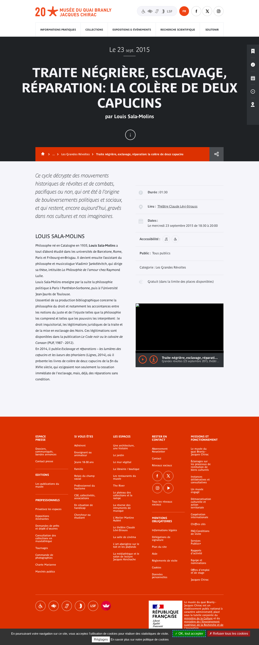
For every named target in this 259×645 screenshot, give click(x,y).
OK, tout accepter (190, 633)
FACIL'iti (106, 606)
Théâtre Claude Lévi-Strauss (177, 206)
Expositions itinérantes (42, 517)
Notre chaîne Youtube (168, 488)
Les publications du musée (47, 485)
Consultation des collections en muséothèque (45, 538)
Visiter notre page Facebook (196, 11)
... (53, 154)
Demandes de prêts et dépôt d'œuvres (47, 527)
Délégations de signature (161, 538)
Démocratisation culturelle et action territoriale (201, 503)
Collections (94, 29)
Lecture (143, 359)
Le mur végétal (122, 462)
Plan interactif (253, 104)
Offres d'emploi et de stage (200, 571)
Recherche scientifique (177, 29)
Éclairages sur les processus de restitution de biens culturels (201, 465)
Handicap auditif (67, 606)
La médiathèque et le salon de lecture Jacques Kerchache (126, 556)
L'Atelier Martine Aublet (123, 519)
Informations (253, 64)
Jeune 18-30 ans (84, 462)
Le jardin (118, 455)
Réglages (101, 639)
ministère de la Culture (198, 618)
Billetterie (253, 51)
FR (184, 11)
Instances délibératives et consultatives (200, 479)
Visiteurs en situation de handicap (157, 11)
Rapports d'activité (196, 552)
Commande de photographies (44, 556)
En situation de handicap (83, 506)
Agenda (253, 78)
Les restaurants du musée (124, 477)
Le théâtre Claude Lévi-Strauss (124, 529)
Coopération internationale (199, 516)
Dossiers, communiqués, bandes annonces (45, 451)
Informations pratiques (58, 29)
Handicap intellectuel (80, 606)
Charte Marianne (45, 564)
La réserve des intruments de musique (122, 508)
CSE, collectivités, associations (84, 497)
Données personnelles (159, 576)
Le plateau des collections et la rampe (122, 495)
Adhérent (80, 445)
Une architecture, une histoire (123, 447)
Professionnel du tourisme (84, 487)
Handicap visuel (54, 606)
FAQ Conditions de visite (200, 532)
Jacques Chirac (200, 579)
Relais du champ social (84, 477)
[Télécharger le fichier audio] (154, 359)
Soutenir (212, 29)
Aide (154, 553)
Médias (253, 91)
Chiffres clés (198, 524)
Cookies (156, 567)
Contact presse (44, 461)
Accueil (42, 154)
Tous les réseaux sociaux (162, 503)
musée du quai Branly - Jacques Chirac (73, 11)
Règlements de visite (164, 560)
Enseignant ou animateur (83, 454)
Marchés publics (45, 571)
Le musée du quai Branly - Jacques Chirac (200, 451)
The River (119, 485)
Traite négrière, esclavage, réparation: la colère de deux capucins (139, 154)
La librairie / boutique (126, 469)
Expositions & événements (132, 29)
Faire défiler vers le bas (130, 134)
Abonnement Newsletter (160, 450)
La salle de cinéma (124, 537)
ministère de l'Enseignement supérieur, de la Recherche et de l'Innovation (203, 625)
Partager (216, 154)
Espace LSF (93, 606)
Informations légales (164, 530)
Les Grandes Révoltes (75, 154)
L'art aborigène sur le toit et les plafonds (126, 545)
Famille (78, 469)
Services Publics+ (196, 542)
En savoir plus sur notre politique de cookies (140, 639)
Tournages (41, 548)
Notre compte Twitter (207, 11)
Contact (156, 458)
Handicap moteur (40, 606)
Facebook (157, 476)
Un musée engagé (197, 491)
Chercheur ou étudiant (82, 516)
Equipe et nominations (198, 562)
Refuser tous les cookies (230, 633)
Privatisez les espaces (48, 509)
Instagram (218, 11)
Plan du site (159, 547)
